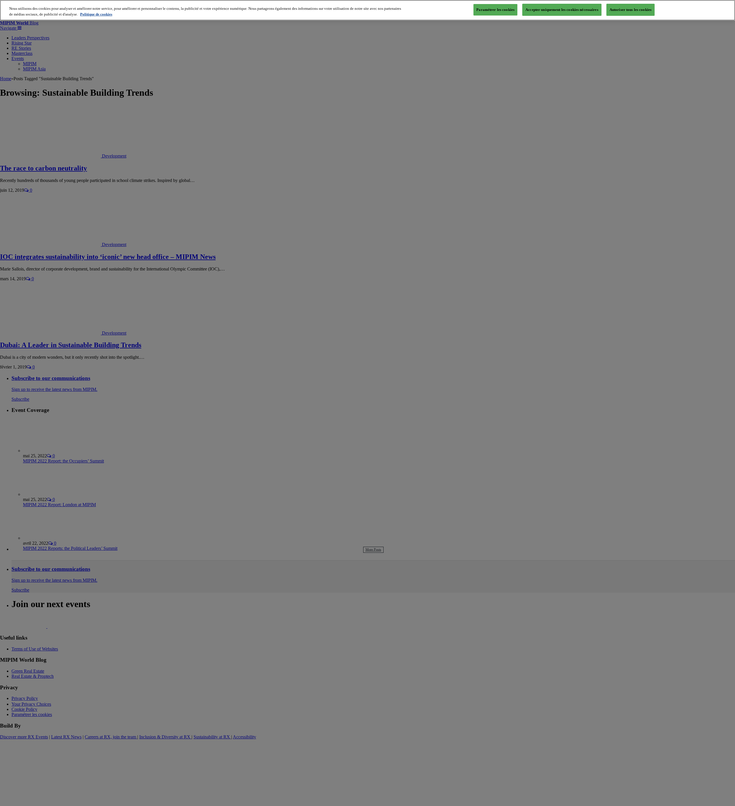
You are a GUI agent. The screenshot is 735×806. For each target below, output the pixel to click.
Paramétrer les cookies (495, 9)
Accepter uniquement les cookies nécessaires (561, 9)
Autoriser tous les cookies (630, 9)
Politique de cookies (96, 14)
